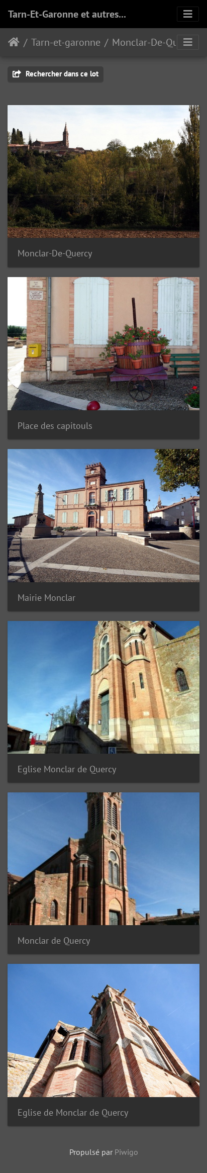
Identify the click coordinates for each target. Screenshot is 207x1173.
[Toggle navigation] (188, 14)
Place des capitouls (55, 425)
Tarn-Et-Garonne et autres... (67, 14)
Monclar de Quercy (54, 940)
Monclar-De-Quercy (154, 42)
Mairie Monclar (46, 597)
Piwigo (126, 1152)
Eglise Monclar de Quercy (67, 769)
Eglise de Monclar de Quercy (73, 1112)
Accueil (14, 42)
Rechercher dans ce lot (61, 73)
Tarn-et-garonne (65, 42)
